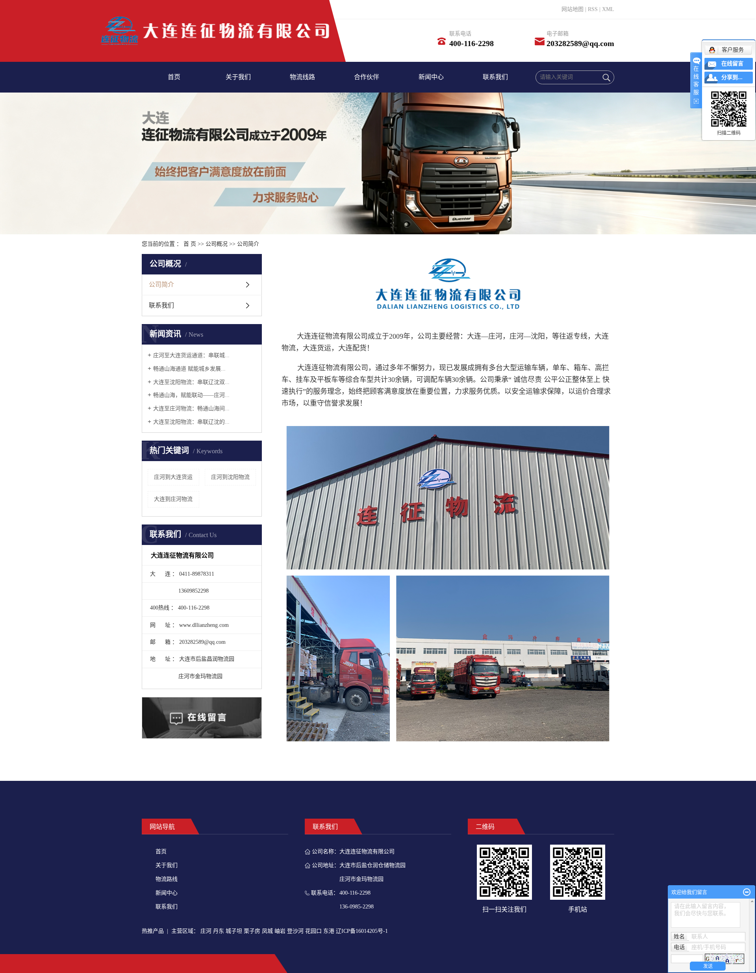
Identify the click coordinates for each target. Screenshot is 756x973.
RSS (593, 9)
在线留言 (732, 64)
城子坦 (234, 931)
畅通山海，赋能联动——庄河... (191, 395)
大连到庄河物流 (173, 499)
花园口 (313, 931)
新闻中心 (431, 77)
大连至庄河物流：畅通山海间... (191, 408)
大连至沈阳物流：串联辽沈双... (191, 382)
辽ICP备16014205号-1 (362, 931)
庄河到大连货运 (173, 477)
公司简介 (161, 284)
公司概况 (217, 244)
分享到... (732, 77)
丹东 (218, 931)
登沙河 (295, 931)
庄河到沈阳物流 (230, 477)
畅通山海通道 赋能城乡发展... (189, 369)
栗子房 (252, 931)
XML (608, 9)
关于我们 (238, 77)
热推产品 (153, 931)
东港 (328, 931)
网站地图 (572, 9)
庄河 (205, 931)
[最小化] (746, 892)
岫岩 (279, 931)
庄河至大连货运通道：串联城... (191, 355)
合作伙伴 (366, 77)
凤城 (267, 931)
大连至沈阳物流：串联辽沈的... (191, 422)
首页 (174, 77)
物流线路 (302, 77)
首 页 (189, 244)
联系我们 (495, 77)
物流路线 (167, 879)
